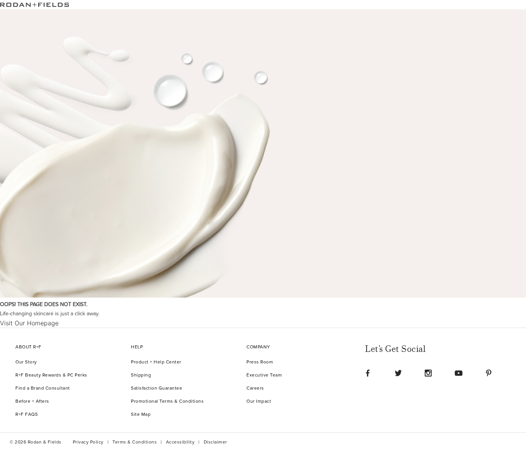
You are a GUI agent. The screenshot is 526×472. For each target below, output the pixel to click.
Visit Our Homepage (29, 323)
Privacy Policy (88, 442)
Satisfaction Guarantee (156, 388)
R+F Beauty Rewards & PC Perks (51, 375)
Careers (255, 388)
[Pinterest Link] (488, 373)
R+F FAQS (26, 414)
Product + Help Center (156, 362)
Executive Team (264, 375)
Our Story (26, 362)
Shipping (141, 375)
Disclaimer (215, 442)
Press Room (259, 362)
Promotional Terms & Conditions (167, 401)
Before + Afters (32, 401)
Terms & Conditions (134, 442)
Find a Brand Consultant (42, 388)
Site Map (141, 414)
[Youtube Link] (458, 373)
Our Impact (258, 401)
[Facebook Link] (367, 373)
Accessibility (180, 442)
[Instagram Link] (428, 373)
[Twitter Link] (398, 373)
